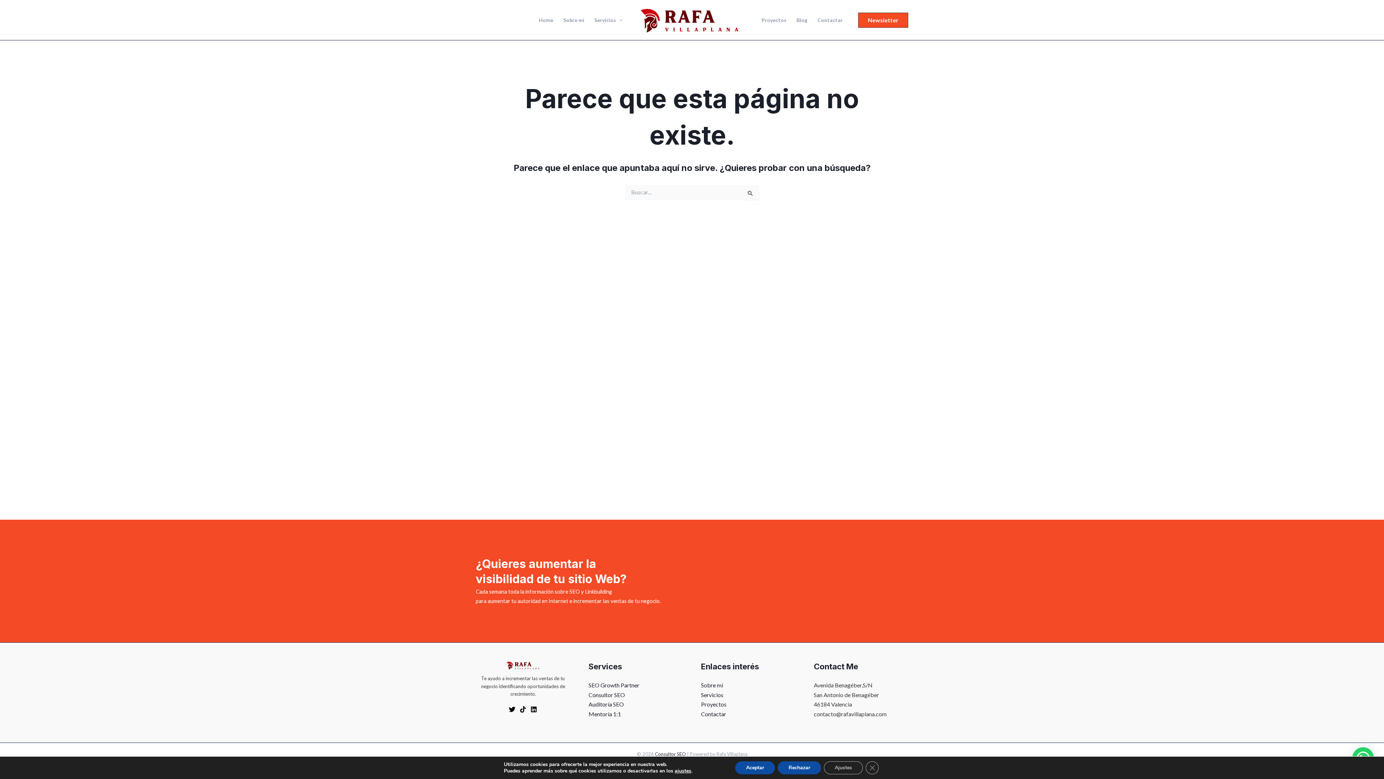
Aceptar (755, 767)
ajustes (683, 771)
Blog (802, 20)
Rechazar (799, 767)
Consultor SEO (607, 694)
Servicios (605, 20)
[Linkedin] (534, 709)
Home (546, 20)
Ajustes (843, 767)
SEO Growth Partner (614, 685)
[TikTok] (523, 709)
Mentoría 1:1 (605, 713)
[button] (619, 20)
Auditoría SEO (606, 704)
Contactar (830, 20)
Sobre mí (573, 20)
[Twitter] (512, 709)
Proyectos (774, 20)
